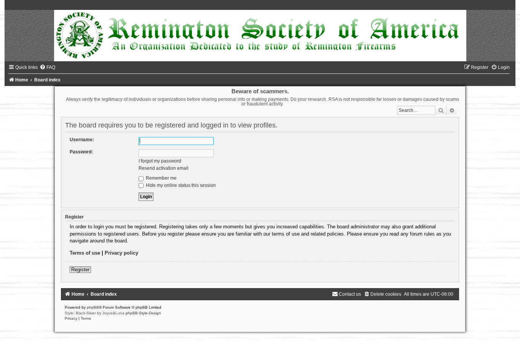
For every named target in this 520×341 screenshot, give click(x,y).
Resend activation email (163, 168)
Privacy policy (121, 253)
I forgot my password (160, 161)
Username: (82, 139)
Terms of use (85, 253)
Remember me (161, 178)
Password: (81, 152)
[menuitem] (47, 67)
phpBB (93, 307)
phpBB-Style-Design (143, 313)
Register (80, 269)
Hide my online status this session (180, 185)
